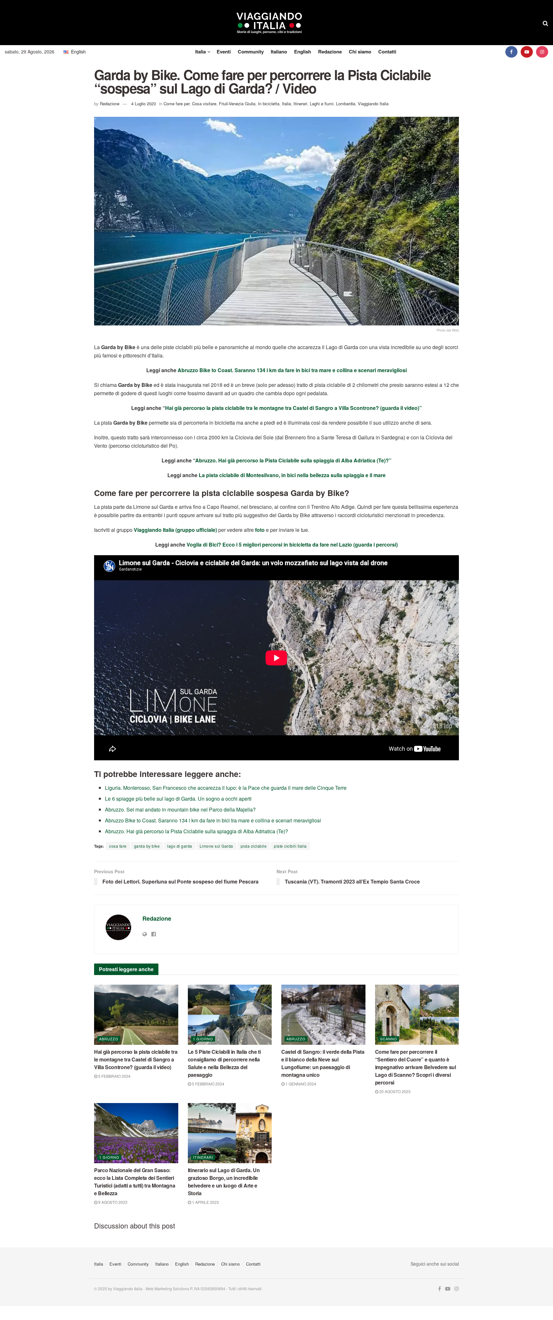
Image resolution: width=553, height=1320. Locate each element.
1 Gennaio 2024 (300, 1083)
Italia (200, 51)
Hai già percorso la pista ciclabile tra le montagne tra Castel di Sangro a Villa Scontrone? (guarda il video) (136, 1059)
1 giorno (203, 1038)
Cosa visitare (204, 103)
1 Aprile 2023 (205, 1202)
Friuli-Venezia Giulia (237, 103)
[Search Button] (545, 23)
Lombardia (345, 103)
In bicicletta (268, 103)
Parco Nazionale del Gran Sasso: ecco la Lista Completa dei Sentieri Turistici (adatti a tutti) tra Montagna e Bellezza (134, 1181)
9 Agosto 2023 (112, 1202)
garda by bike (147, 846)
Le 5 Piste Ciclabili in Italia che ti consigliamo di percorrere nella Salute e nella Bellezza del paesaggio (224, 1063)
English (302, 51)
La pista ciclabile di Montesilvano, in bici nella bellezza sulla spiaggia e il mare (292, 475)
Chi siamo (360, 51)
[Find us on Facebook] (511, 51)
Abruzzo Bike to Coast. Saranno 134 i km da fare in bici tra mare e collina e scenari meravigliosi (292, 370)
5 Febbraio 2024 (114, 1076)
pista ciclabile (254, 846)
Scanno (388, 1038)
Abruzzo (108, 1038)
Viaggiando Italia (373, 103)
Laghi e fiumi (321, 103)
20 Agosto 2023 (394, 1091)
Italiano (279, 51)
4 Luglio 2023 (143, 103)
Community (251, 51)
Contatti (387, 51)
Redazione (330, 51)
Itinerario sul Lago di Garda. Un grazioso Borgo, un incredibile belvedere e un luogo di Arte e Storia (224, 1181)
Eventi (224, 51)
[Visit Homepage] (269, 23)
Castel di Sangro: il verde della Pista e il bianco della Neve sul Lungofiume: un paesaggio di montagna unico (323, 1063)
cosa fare (118, 846)
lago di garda (179, 846)
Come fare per (176, 103)
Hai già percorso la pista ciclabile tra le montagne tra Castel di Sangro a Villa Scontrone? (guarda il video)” (293, 408)
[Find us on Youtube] (527, 51)
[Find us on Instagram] (542, 51)
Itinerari (300, 103)
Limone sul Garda (216, 846)
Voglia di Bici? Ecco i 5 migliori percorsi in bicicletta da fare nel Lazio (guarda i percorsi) (292, 544)
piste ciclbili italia (290, 846)
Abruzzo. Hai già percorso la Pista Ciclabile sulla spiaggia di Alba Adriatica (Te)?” (293, 460)
